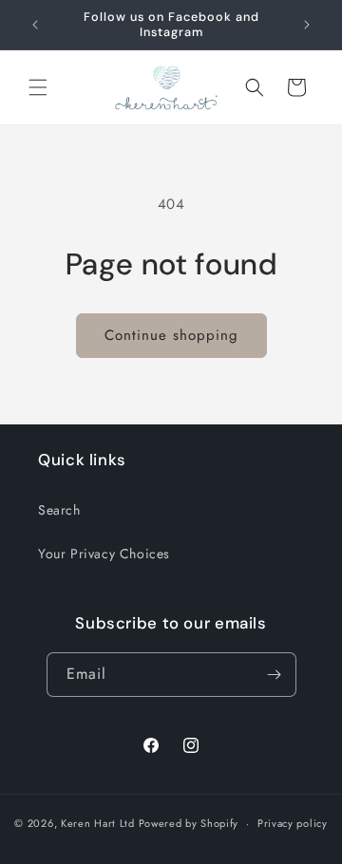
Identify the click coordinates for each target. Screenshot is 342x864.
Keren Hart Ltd (98, 823)
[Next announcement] (307, 25)
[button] (38, 87)
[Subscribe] (274, 674)
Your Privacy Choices (104, 553)
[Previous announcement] (35, 25)
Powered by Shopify (189, 823)
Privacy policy (292, 823)
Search (59, 509)
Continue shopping (171, 335)
